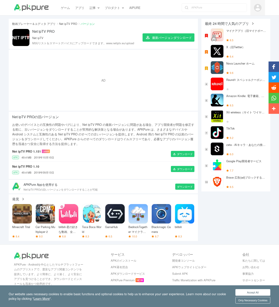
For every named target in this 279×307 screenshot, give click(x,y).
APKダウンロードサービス (128, 273)
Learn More (42, 298)
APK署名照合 (119, 267)
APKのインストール (123, 260)
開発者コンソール (183, 260)
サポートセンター (253, 280)
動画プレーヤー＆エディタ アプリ (34, 24)
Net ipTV (37, 38)
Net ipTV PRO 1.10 (25, 166)
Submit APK (180, 273)
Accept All (253, 292)
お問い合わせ (250, 267)
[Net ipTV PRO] (21, 37)
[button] (182, 154)
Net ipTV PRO (68, 24)
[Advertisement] (103, 80)
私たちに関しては (253, 260)
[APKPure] (31, 7)
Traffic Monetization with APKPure (193, 280)
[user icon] (258, 8)
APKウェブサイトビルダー (189, 267)
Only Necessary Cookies (252, 300)
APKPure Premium (123, 280)
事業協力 (248, 273)
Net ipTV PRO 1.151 (26, 151)
